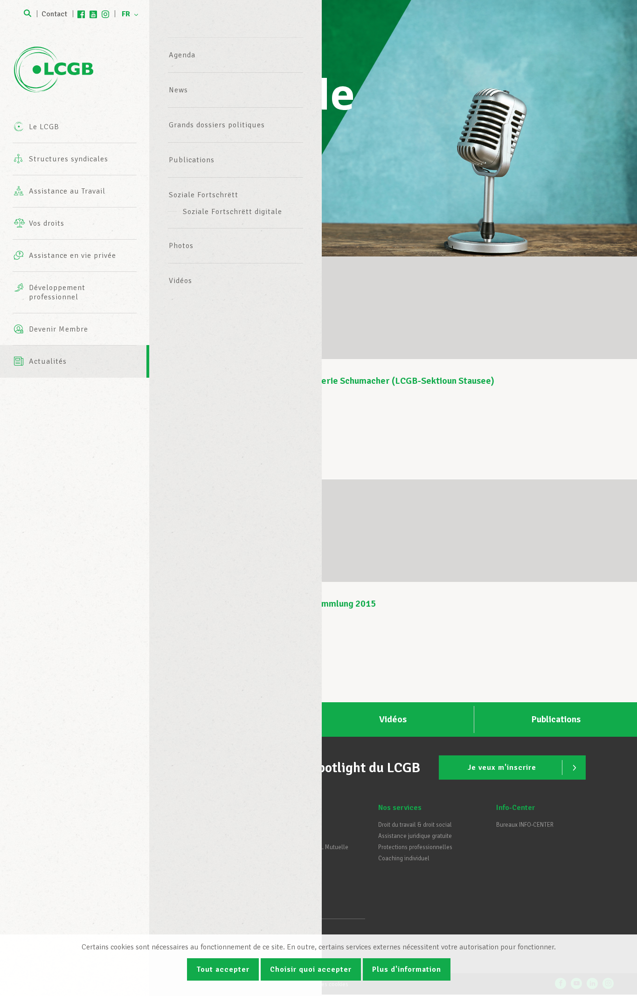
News (178, 90)
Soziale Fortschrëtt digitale (232, 211)
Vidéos (180, 280)
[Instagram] (105, 14)
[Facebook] (81, 14)
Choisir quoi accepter (311, 969)
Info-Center (515, 807)
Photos (181, 245)
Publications (192, 160)
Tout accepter (222, 969)
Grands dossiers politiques (217, 125)
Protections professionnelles (415, 847)
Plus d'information (406, 969)
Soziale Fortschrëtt (203, 195)
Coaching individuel (403, 858)
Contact (54, 14)
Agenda (182, 55)
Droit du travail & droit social (415, 825)
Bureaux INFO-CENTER (525, 825)
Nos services (400, 807)
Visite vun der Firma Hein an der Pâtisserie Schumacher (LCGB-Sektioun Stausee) (330, 381)
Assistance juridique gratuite (415, 836)
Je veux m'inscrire (502, 767)
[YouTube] (93, 14)
